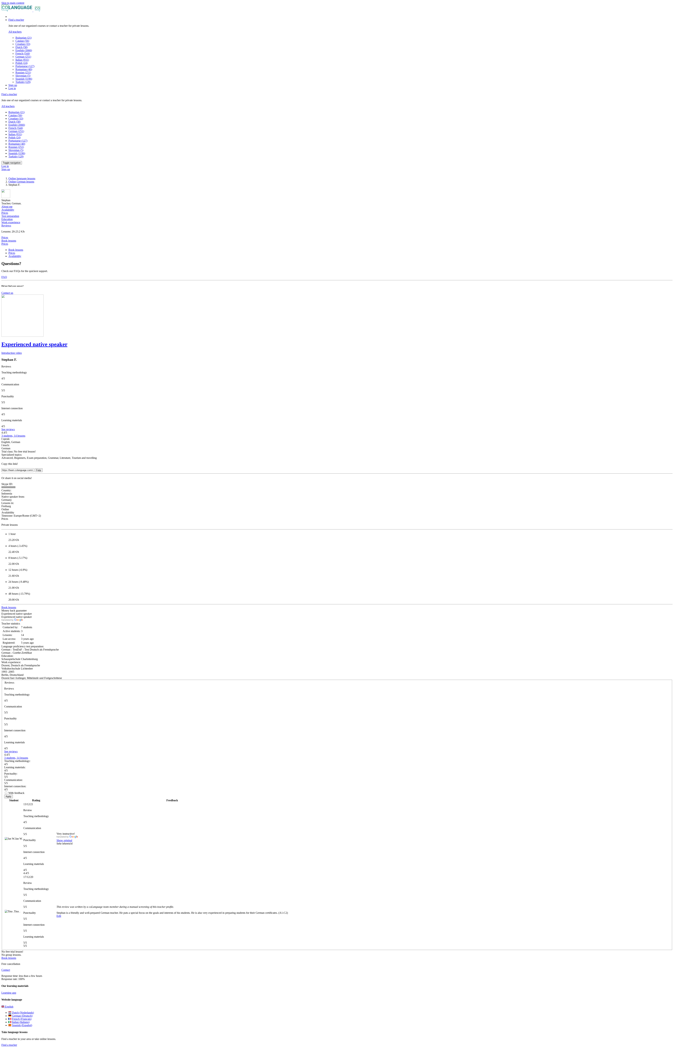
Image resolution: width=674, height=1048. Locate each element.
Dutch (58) (21, 47)
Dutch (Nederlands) (23, 1012)
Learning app (8, 992)
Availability (14, 256)
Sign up (12, 85)
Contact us (7, 292)
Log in (12, 88)
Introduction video (11, 352)
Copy (38, 470)
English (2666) (23, 50)
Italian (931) (22, 59)
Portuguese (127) (24, 66)
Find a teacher (9, 1044)
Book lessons (8, 240)
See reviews (8, 429)
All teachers (15, 31)
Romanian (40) (23, 69)
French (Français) (21, 1018)
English (8, 1006)
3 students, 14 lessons (13, 435)
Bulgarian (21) (23, 37)
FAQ (4, 277)
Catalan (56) (22, 40)
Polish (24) (21, 63)
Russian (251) (23, 72)
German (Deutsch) (22, 1015)
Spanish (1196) (23, 78)
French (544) (22, 53)
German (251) (23, 56)
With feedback (16, 792)
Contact (5, 969)
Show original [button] (64, 840)
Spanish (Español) (22, 1025)
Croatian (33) (22, 44)
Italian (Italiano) (20, 1022)
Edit (59, 915)
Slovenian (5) (22, 75)
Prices (4, 243)
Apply (8, 796)
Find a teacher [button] (16, 19)
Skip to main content (12, 2)
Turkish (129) (23, 81)
